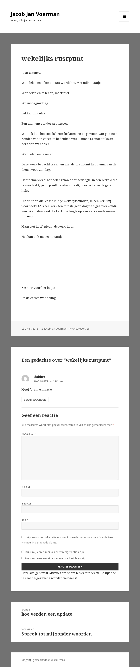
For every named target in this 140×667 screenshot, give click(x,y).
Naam (26, 487)
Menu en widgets (124, 21)
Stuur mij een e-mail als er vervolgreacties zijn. (55, 552)
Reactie (29, 433)
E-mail (27, 503)
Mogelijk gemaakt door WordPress (43, 660)
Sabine (39, 376)
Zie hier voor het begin (38, 287)
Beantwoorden (35, 399)
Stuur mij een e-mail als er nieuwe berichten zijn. (56, 558)
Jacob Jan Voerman (35, 13)
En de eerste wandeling (39, 298)
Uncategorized (81, 328)
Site (25, 520)
